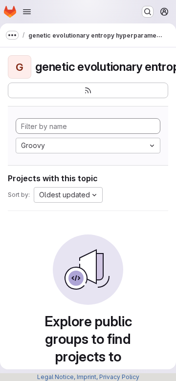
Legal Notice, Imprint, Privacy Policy (88, 377)
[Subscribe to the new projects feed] (88, 90)
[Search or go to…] (148, 12)
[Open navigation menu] (27, 12)
